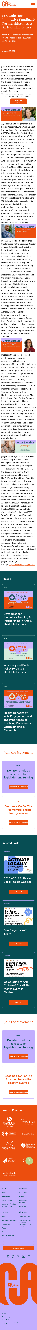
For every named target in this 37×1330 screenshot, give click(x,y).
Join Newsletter (18, 1243)
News (4, 1192)
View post (18, 892)
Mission (5, 1216)
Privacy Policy (6, 1317)
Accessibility (5, 1320)
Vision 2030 (6, 1224)
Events (21, 1196)
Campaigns (23, 1192)
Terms (4, 1314)
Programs (22, 1206)
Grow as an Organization (18, 822)
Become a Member (9, 1220)
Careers (5, 1232)
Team (4, 1228)
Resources (6, 1196)
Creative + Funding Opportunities (9, 1205)
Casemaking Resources (23, 1201)
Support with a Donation (18, 787)
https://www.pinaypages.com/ (22, 564)
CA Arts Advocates (8, 1236)
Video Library (7, 1200)
